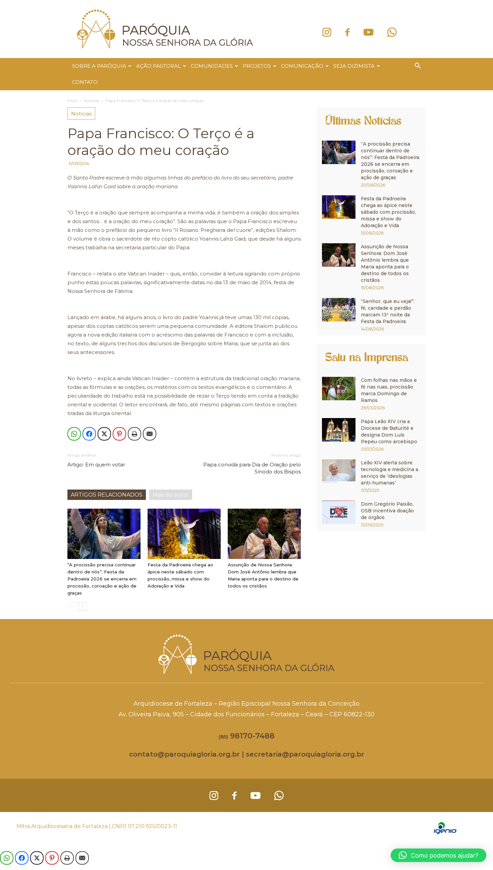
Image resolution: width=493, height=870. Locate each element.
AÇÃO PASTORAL (158, 66)
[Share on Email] (149, 434)
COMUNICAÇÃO (302, 66)
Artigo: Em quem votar (96, 464)
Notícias (91, 100)
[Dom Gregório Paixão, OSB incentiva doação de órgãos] (338, 512)
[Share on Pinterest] (119, 434)
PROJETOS (257, 66)
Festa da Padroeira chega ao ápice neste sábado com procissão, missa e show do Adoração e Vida (388, 212)
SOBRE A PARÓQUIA (99, 66)
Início (72, 100)
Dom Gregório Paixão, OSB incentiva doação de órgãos (387, 510)
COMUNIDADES (212, 66)
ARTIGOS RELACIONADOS (107, 495)
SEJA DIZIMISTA (354, 66)
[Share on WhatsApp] (74, 434)
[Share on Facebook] (89, 434)
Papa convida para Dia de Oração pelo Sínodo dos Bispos (252, 468)
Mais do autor (171, 495)
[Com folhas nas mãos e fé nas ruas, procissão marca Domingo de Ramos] (338, 388)
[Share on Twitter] (104, 434)
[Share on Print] (134, 434)
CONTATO (85, 82)
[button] (417, 66)
